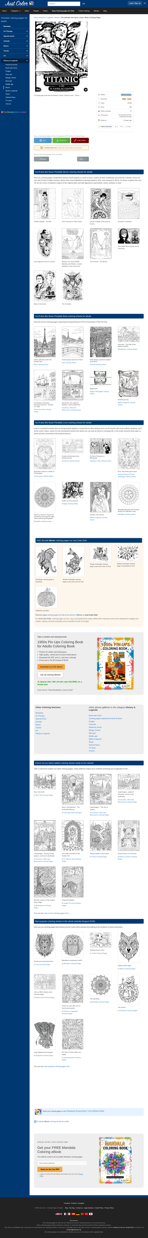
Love (129, 99)
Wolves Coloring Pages (127, 969)
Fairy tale (92, 724)
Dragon (92, 721)
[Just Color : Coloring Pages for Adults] (20, 3)
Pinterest (74, 1203)
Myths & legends (95, 739)
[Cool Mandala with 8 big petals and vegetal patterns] (101, 995)
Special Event (41, 719)
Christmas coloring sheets (71, 461)
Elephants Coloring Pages (44, 1055)
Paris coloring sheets (41, 364)
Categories (15, 11)
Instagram (81, 1203)
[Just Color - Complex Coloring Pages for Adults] (59, 1214)
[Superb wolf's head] (129, 962)
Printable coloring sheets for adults (53, 1121)
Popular (36, 11)
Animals (39, 722)
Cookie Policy (99, 1208)
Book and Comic (95, 715)
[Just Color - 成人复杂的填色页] (86, 1214)
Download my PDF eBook (51, 667)
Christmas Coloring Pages (128, 1010)
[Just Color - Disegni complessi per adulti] (69, 1214)
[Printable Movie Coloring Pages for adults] (35, 1121)
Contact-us (79, 1208)
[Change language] (145, 3)
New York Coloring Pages (44, 795)
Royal (91, 742)
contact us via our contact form (123, 1227)
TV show (92, 748)
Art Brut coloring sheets (98, 364)
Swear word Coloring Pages (45, 997)
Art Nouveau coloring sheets (43, 476)
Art (37, 731)
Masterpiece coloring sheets (127, 349)
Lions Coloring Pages (43, 964)
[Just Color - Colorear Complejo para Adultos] (73, 1214)
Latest (27, 11)
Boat (124, 99)
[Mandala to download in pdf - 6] (73, 957)
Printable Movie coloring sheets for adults (73, 172)
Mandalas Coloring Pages (72, 963)
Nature (38, 725)
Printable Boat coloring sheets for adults (72, 316)
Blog (105, 11)
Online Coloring (84, 11)
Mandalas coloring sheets (42, 521)
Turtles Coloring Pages (99, 953)
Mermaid (92, 733)
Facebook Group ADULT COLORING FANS (85, 1111)
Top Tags (72, 1208)
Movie (57, 17)
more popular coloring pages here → (58, 1066)
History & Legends (46, 17)
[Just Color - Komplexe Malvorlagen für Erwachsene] (77, 1214)
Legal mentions (89, 1208)
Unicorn (92, 751)
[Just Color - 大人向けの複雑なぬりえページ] (90, 1214)
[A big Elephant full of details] (45, 1049)
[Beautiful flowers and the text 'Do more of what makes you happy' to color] (73, 1049)
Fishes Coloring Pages (99, 857)
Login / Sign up (135, 3)
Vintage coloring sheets (70, 504)
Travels (38, 728)
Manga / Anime (94, 730)
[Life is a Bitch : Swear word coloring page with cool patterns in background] (45, 989)
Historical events (95, 727)
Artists (45, 11)
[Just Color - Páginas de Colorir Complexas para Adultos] (82, 1214)
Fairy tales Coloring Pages (72, 812)
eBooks (96, 11)
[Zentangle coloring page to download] (46, 576)
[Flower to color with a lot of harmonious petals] (73, 1003)
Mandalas (39, 713)
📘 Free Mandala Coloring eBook (13, 112)
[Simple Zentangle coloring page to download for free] (128, 560)
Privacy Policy (109, 1208)
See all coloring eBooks (50, 675)
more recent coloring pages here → (57, 913)
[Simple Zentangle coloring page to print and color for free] (73, 576)
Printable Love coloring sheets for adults (73, 422)
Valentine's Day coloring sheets (100, 461)
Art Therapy (40, 716)
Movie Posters (126, 95)
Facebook (67, 1203)
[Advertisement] (61, 115)
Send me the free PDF (50, 1169)
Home (4, 11)
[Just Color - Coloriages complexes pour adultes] (64, 1214)
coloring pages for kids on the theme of (62, 615)
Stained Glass (94, 745)
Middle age (93, 736)
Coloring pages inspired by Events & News (105, 718)
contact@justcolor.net (73, 1229)
